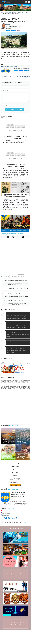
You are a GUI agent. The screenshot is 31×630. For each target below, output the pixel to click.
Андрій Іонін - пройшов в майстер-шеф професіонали (17, 283)
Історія (16, 476)
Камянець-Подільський (7, 12)
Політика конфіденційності (11, 501)
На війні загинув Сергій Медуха (15, 293)
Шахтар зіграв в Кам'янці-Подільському (17, 291)
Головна (15, 463)
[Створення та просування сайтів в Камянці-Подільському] (15, 537)
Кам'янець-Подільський (24, 385)
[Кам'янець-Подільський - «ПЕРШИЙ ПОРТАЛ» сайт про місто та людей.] (7, 1)
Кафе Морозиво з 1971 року (15, 300)
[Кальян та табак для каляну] (15, 610)
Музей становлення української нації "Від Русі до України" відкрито (18, 304)
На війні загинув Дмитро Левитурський (17, 280)
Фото (16, 12)
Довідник (15, 473)
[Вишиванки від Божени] (15, 586)
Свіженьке (5, 276)
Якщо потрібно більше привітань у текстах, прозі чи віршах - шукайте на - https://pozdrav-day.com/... (17, 333)
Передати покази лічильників (13, 234)
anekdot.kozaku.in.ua (12, 361)
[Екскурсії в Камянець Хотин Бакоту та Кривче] (15, 549)
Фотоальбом (15, 482)
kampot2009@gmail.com (17, 498)
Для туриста (15, 479)
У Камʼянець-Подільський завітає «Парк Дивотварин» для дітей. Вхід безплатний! (18, 287)
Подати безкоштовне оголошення (14, 231)
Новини (15, 466)
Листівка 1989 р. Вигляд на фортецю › (23, 77)
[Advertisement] (15, 255)
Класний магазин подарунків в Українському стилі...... (17, 341)
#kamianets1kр (5, 515)
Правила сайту (22, 501)
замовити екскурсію (6, 389)
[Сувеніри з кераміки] (15, 598)
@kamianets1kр (6, 513)
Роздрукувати (5, 66)
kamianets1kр (5, 511)
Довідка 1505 (15, 485)
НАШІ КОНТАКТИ (10, 518)
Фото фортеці (23, 12)
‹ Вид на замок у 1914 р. (6, 76)
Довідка (14, 276)
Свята (22, 276)
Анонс (15, 469)
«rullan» (26, 522)
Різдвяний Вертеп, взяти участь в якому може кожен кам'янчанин (18, 297)
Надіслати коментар (14, 109)
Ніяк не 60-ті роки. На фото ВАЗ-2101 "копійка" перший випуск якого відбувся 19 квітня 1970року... (16, 349)
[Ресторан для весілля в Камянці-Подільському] (15, 561)
